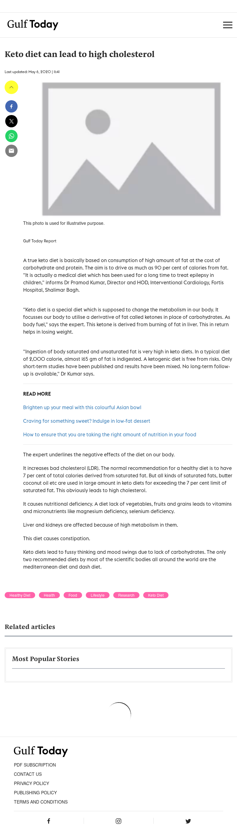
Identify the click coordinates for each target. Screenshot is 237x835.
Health (49, 595)
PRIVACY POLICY (31, 783)
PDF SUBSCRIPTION (35, 765)
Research (126, 595)
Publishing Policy (35, 792)
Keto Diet (156, 595)
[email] (11, 151)
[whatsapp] (11, 136)
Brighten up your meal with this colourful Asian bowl (82, 407)
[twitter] (11, 121)
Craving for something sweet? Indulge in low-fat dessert (86, 421)
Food (73, 595)
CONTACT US (28, 774)
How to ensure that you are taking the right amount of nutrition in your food (109, 434)
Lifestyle (98, 595)
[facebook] (11, 106)
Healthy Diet (20, 595)
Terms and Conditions (41, 802)
